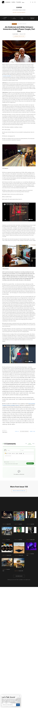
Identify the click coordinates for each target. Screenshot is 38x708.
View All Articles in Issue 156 (19, 490)
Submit (18, 704)
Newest (29, 443)
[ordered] (16, 453)
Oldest (33, 443)
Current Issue (5, 18)
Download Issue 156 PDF (19, 36)
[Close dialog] (19, 696)
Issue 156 (17, 431)
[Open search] (31, 2)
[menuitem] (23, 2)
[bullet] (17, 453)
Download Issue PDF (32, 18)
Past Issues (22, 18)
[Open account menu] (33, 2)
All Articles (14, 18)
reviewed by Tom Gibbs (7, 76)
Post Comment (30, 463)
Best (26, 443)
